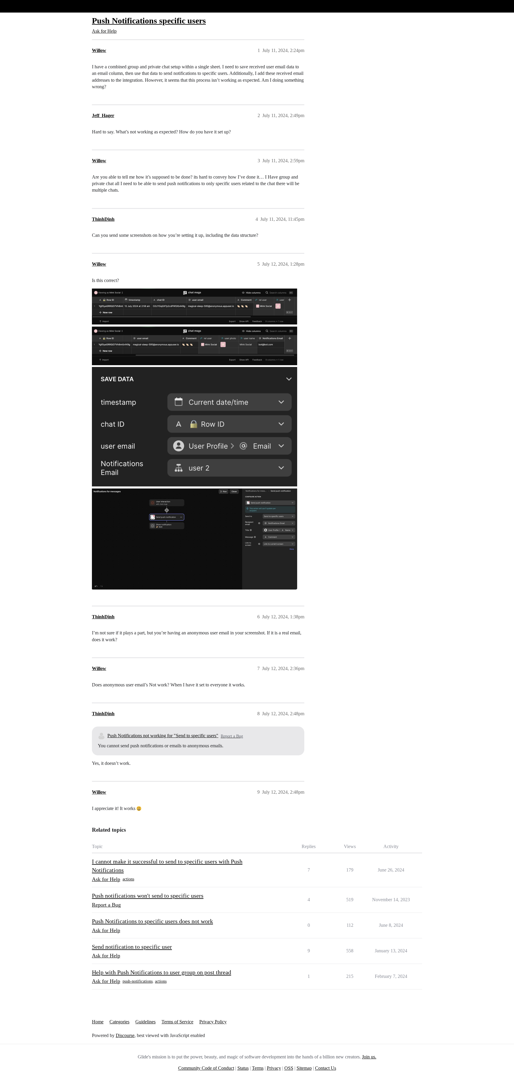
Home (98, 1021)
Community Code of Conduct (206, 1068)
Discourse (125, 1035)
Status (243, 1068)
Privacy (274, 1068)
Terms (258, 1068)
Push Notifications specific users (149, 20)
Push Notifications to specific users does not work (152, 921)
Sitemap (304, 1068)
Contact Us (325, 1068)
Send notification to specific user (132, 946)
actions (128, 879)
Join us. (369, 1056)
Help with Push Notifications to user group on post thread (161, 972)
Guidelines (145, 1021)
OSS (288, 1068)
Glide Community (20, 6)
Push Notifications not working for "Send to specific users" (162, 735)
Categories (119, 1021)
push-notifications (138, 981)
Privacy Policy (213, 1021)
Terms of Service (177, 1021)
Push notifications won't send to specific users (147, 895)
